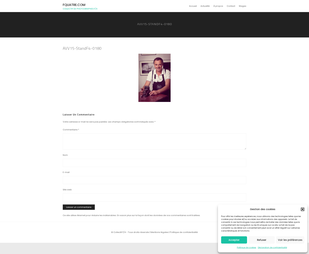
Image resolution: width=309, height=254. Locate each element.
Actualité (205, 6)
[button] (302, 209)
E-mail (66, 172)
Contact (231, 6)
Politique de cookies (246, 247)
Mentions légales (160, 232)
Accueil (193, 6)
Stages (242, 6)
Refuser (261, 240)
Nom (65, 155)
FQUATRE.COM (74, 5)
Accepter (234, 240)
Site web (67, 189)
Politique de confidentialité (184, 232)
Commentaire (71, 129)
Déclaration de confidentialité (272, 247)
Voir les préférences (290, 240)
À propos (218, 6)
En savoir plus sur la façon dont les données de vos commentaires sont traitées (158, 215)
